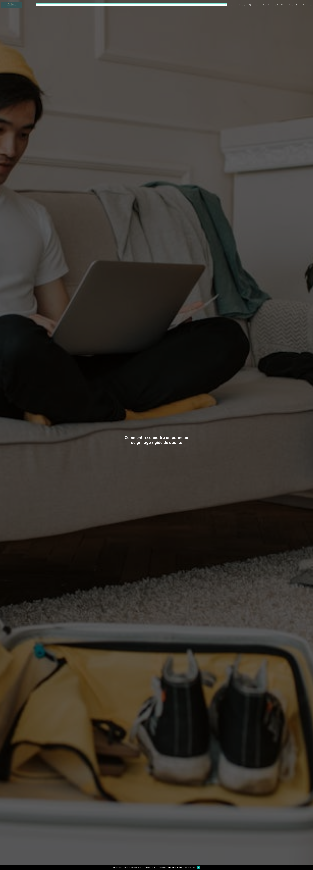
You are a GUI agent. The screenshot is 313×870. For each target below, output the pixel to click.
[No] (311, 867)
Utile (303, 5)
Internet (283, 5)
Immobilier (275, 5)
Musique (291, 5)
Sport (297, 5)
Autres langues (242, 5)
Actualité (232, 5)
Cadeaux (258, 5)
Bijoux (251, 5)
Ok (198, 867)
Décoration (266, 5)
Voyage (309, 5)
